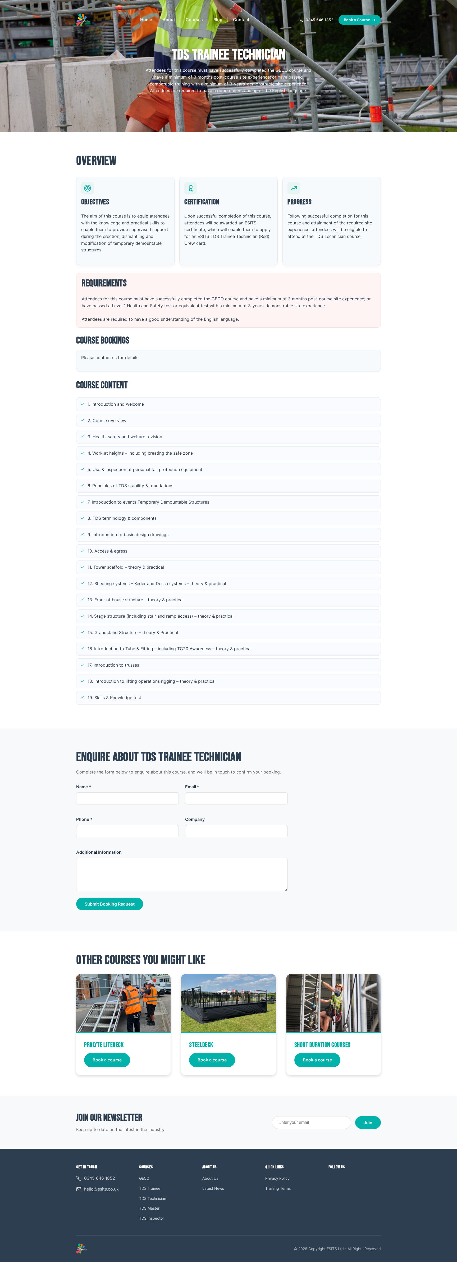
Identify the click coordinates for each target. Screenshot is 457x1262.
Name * (83, 786)
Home (146, 19)
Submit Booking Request (110, 904)
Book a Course (360, 19)
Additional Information (99, 852)
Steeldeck (201, 1045)
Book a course (107, 1059)
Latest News (213, 1188)
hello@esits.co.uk (101, 1189)
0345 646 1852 (319, 19)
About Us (210, 1178)
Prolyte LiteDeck (104, 1045)
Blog (217, 19)
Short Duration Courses (322, 1045)
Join (368, 1122)
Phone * (84, 819)
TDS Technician (152, 1198)
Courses (194, 19)
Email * (192, 786)
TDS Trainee (149, 1188)
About (169, 19)
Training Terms (278, 1188)
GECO (144, 1178)
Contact (241, 19)
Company (195, 819)
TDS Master (149, 1208)
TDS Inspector (151, 1218)
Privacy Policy (277, 1178)
